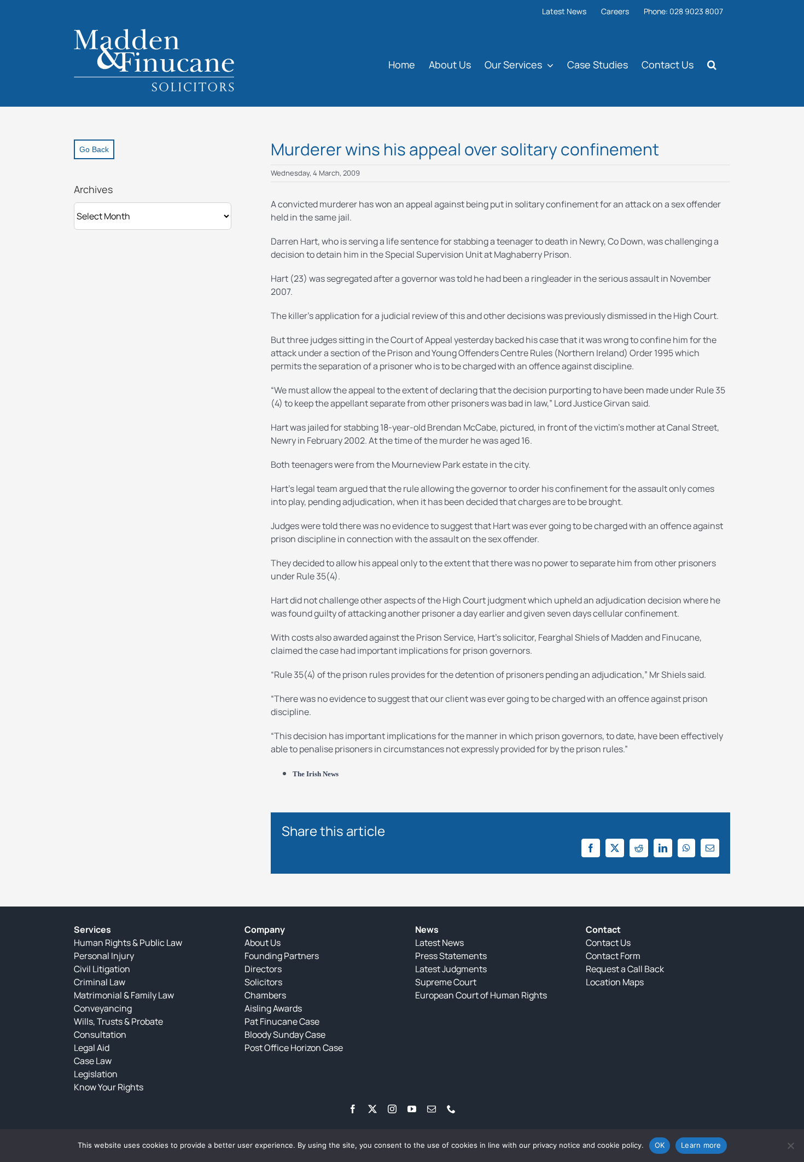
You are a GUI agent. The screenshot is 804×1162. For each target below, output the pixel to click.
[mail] (431, 1109)
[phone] (451, 1109)
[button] (711, 64)
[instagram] (392, 1109)
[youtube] (411, 1109)
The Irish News (316, 774)
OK (660, 1145)
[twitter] (372, 1109)
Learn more (701, 1145)
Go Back (94, 149)
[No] (790, 1145)
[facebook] (352, 1109)
